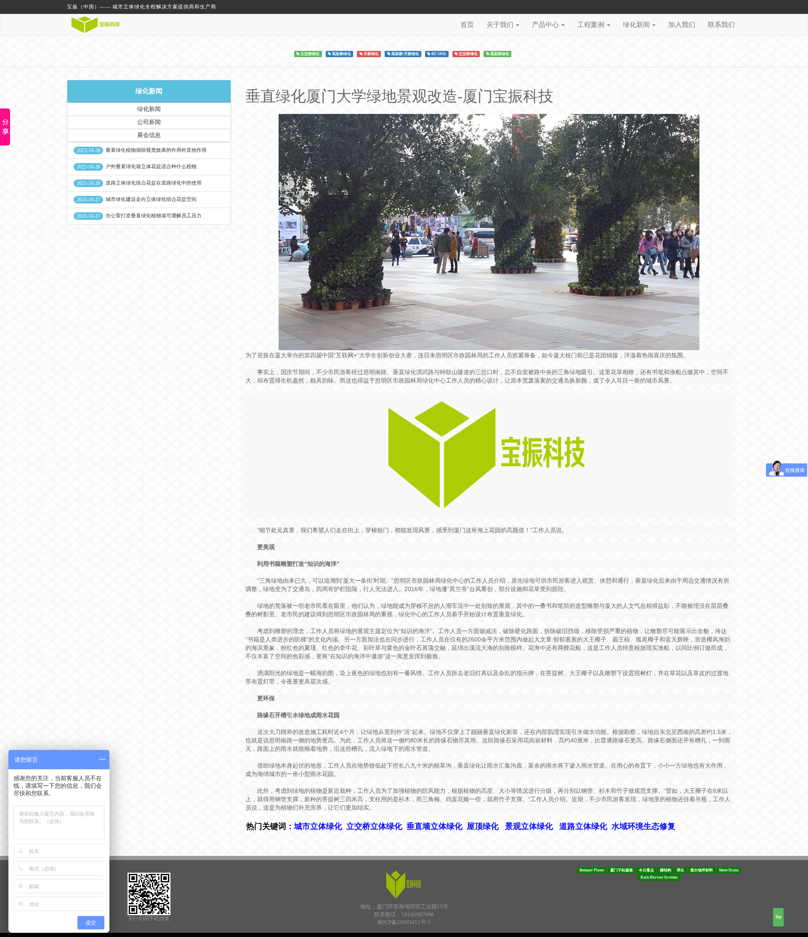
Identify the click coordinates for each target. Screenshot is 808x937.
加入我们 (681, 24)
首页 (467, 24)
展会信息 (149, 135)
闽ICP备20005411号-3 (404, 922)
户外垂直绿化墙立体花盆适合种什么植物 (151, 166)
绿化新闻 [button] (637, 24)
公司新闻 (149, 122)
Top (778, 917)
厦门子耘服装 (621, 870)
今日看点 (646, 870)
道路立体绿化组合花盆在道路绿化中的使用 (154, 183)
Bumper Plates (591, 870)
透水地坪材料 (701, 870)
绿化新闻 (149, 91)
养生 (680, 870)
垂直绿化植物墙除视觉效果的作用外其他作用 (156, 150)
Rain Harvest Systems (659, 877)
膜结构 (665, 870)
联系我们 (721, 24)
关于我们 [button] (500, 24)
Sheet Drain (729, 870)
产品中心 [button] (546, 24)
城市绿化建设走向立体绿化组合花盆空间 (151, 199)
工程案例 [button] (591, 24)
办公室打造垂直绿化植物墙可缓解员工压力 (154, 216)
